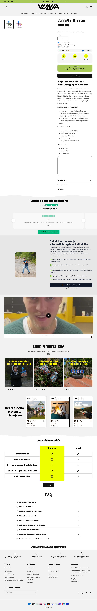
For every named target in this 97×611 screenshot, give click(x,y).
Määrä (59, 35)
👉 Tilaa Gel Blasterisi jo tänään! (71, 285)
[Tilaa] (35, 593)
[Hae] (7, 7)
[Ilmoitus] (65, 1)
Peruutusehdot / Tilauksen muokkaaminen (33, 578)
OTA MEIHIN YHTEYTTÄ (54, 571)
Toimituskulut (69, 32)
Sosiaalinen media (53, 577)
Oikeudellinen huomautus (33, 574)
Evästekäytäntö (30, 568)
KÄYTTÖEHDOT (8, 568)
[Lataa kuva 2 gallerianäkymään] (18, 24)
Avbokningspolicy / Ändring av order (14, 580)
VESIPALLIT (38, 390)
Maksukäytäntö (30, 571)
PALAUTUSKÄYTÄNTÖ (9, 574)
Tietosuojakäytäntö (9, 577)
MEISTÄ (50, 568)
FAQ (49, 574)
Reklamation (30, 582)
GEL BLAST (9, 390)
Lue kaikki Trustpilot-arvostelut (48, 232)
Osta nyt (48, 485)
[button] (60, 30)
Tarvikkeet (68, 390)
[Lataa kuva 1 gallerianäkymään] (9, 24)
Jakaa (61, 189)
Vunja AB (50, 607)
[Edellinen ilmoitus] (31, 1)
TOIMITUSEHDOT (8, 571)
